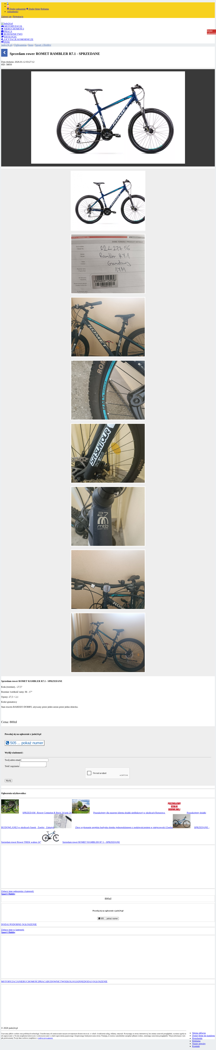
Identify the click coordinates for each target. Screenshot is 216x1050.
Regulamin (197, 1038)
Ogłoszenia (20, 45)
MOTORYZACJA (13, 26)
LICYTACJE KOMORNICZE (18, 39)
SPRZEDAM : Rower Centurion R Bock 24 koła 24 (47, 812)
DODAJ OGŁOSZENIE (95, 981)
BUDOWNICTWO (12, 34)
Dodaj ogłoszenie (17, 9)
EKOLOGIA (10, 36)
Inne (30, 45)
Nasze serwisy (199, 1043)
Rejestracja (18, 16)
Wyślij (8, 781)
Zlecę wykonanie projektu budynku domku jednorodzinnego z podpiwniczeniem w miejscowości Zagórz (124, 827)
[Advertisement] (89, 866)
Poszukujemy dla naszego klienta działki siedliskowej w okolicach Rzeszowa (129, 812)
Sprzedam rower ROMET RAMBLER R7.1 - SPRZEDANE (91, 842)
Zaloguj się (6, 16)
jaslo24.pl (6, 45)
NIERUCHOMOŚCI (13, 29)
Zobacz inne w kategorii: (12, 931)
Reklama (45, 9)
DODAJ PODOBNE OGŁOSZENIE (19, 924)
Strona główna (199, 1033)
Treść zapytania (12, 766)
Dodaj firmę (34, 9)
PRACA (8, 31)
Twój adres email (13, 760)
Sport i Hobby (43, 45)
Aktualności (12, 11)
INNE (7, 42)
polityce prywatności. (45, 1038)
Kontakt (196, 1046)
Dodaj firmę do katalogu (203, 1035)
